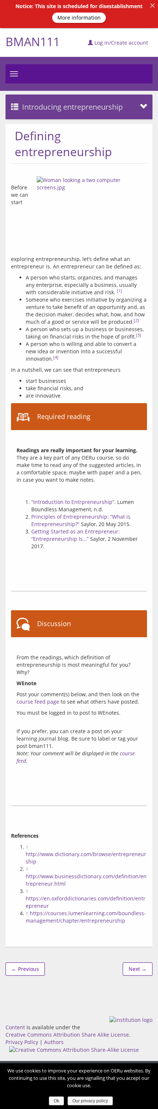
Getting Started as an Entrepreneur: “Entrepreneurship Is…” (75, 535)
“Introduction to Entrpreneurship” (72, 501)
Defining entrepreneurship (63, 143)
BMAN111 (33, 41)
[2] (136, 320)
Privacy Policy (22, 1042)
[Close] (152, 5)
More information (79, 17)
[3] (138, 335)
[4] (55, 357)
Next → (138, 968)
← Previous (25, 968)
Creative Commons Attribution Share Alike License (67, 1034)
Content (15, 1027)
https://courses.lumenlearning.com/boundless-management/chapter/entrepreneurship (86, 917)
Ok (56, 1100)
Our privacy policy (90, 1100)
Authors (54, 1042)
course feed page (38, 701)
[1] (119, 290)
